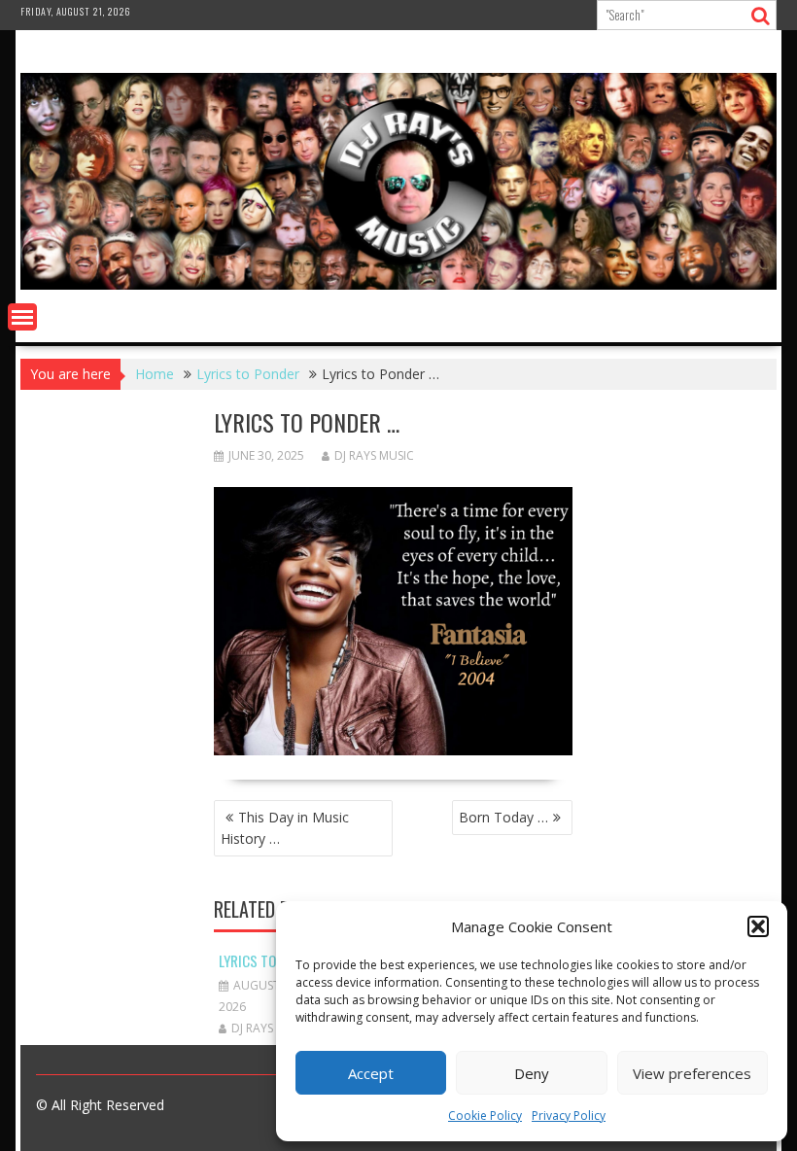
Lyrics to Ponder (271, 960)
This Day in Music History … (285, 828)
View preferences (692, 1073)
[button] (758, 926)
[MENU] (22, 317)
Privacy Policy (569, 1115)
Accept (371, 1073)
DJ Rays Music (374, 455)
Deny (531, 1073)
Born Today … (503, 817)
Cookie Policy (485, 1115)
